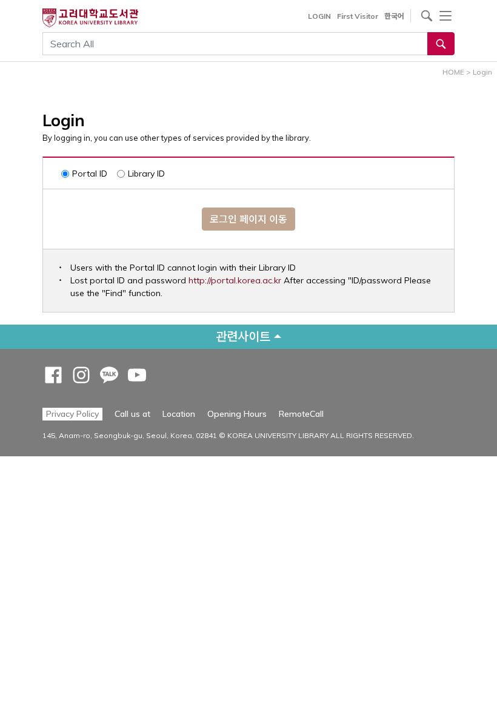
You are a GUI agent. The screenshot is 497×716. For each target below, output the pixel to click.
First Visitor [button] (357, 16)
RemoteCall (301, 413)
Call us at (132, 413)
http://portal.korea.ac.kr (234, 280)
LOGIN (319, 16)
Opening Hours (237, 413)
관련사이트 (243, 336)
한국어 (394, 16)
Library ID (146, 173)
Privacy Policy (72, 413)
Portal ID (89, 173)
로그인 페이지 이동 (248, 219)
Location (178, 413)
